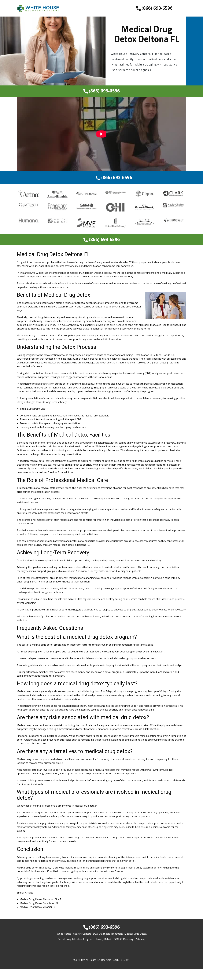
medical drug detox (80, 272)
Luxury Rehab (103, 939)
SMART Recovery (123, 939)
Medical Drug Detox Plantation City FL (41, 899)
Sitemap (140, 939)
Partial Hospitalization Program (75, 939)
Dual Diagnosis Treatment (108, 933)
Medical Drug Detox (135, 933)
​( (157, 8)
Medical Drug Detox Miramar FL (37, 907)
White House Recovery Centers (74, 933)
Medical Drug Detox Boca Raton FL (39, 903)
